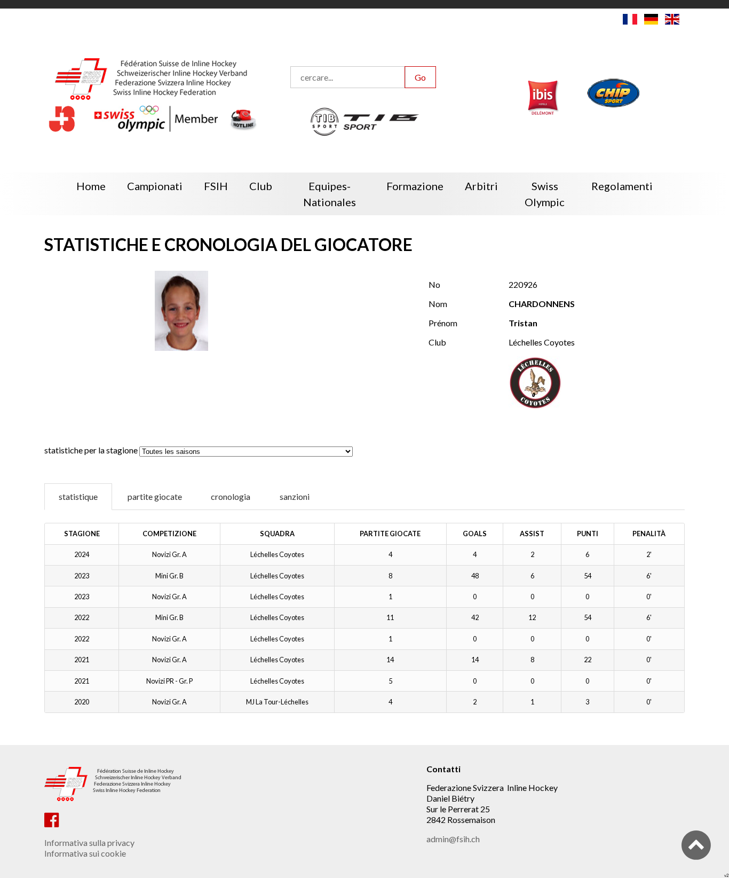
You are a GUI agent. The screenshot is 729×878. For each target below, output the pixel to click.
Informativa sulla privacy (89, 842)
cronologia (230, 496)
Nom (438, 304)
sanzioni (295, 496)
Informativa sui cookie (85, 853)
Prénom (443, 323)
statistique (78, 496)
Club (437, 342)
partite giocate (155, 496)
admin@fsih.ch (453, 839)
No (434, 284)
